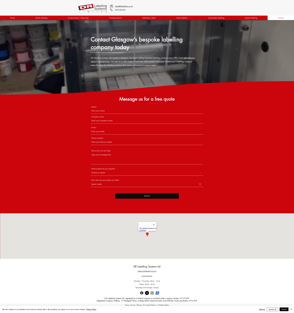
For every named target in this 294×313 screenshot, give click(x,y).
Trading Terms (163, 305)
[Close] (291, 309)
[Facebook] (142, 293)
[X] (147, 293)
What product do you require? (103, 169)
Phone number (97, 138)
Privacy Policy (91, 309)
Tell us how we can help (100, 151)
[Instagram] (152, 293)
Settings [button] (262, 309)
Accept (284, 309)
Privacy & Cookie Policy (146, 305)
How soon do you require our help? (105, 180)
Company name (97, 117)
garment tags (104, 61)
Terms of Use (130, 305)
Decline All (272, 309)
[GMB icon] (157, 293)
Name (93, 107)
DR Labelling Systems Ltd (147, 266)
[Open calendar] (200, 184)
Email (93, 127)
